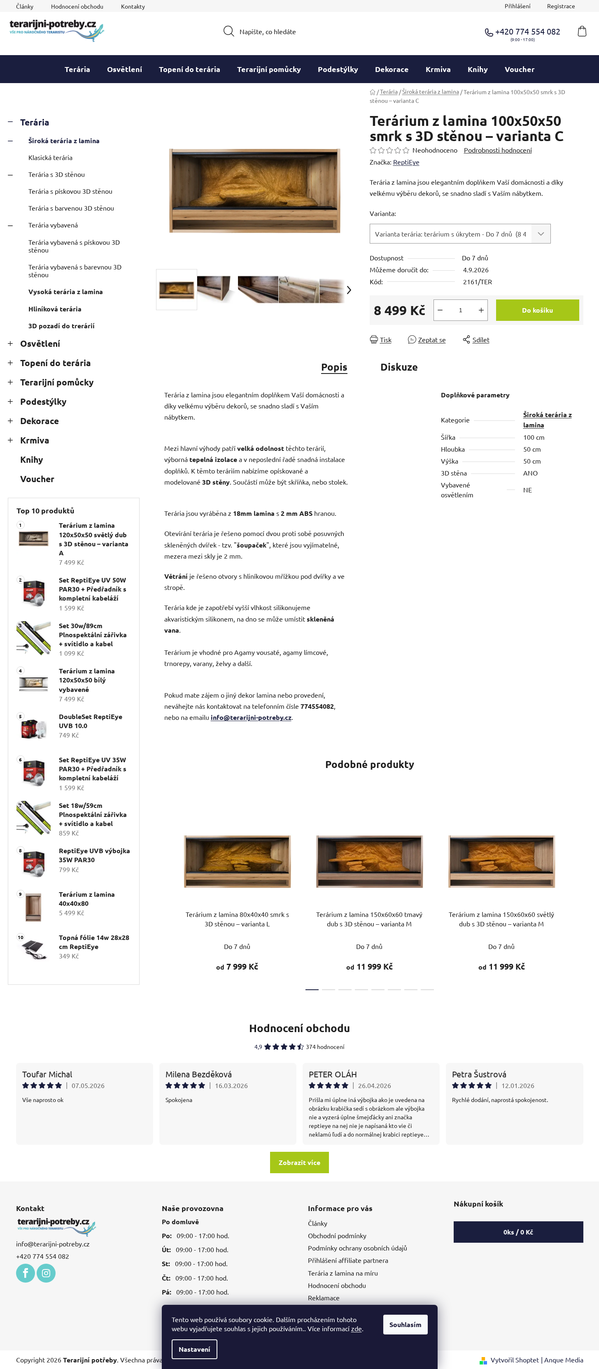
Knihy (31, 459)
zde (356, 1328)
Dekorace (39, 420)
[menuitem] (77, 69)
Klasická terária (50, 157)
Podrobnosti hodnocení (498, 150)
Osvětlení (40, 343)
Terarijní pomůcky (56, 381)
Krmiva (34, 440)
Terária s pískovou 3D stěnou (70, 191)
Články (24, 6)
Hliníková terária (55, 308)
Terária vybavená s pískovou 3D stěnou (74, 246)
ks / (518, 1231)
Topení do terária (55, 362)
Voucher (37, 478)
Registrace (561, 5)
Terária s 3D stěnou (56, 174)
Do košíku (537, 310)
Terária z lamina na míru (343, 1273)
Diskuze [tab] (399, 366)
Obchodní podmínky (337, 1235)
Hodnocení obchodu (77, 6)
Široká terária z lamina (64, 140)
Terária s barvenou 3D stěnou (71, 208)
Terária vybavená (53, 224)
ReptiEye (406, 162)
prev (162, 898)
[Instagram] (46, 1273)
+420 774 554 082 (42, 1256)
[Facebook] (25, 1273)
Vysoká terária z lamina (65, 291)
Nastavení (194, 1349)
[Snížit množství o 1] (440, 310)
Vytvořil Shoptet (515, 1359)
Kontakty (133, 6)
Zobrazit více (299, 1162)
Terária (34, 122)
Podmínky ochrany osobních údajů (357, 1248)
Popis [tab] (334, 366)
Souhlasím (405, 1324)
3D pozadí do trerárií (61, 325)
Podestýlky (43, 401)
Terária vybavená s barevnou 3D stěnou (74, 270)
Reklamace (324, 1297)
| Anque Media (562, 1359)
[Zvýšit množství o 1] (481, 310)
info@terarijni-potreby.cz (251, 717)
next (576, 898)
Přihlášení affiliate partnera (348, 1260)
